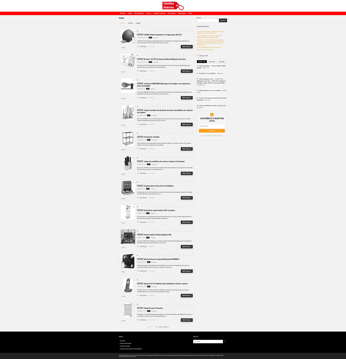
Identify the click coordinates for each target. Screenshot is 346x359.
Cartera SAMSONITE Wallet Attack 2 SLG (209, 47)
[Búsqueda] (225, 341)
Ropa (190, 13)
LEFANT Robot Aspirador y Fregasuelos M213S (163, 35)
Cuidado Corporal (159, 13)
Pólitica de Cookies (125, 346)
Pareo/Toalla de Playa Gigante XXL (158, 235)
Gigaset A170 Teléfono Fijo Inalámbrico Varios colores (166, 284)
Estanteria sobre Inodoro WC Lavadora (159, 210)
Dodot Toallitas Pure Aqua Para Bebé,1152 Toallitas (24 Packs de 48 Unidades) (209, 36)
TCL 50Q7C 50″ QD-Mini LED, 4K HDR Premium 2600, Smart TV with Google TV (210, 32)
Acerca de (122, 340)
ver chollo (186, 47)
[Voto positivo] (144, 31)
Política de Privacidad (125, 343)
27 (156, 327)
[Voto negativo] (141, 31)
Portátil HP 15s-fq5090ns (207, 73)
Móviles (122, 13)
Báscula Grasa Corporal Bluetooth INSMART (161, 259)
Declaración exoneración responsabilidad (131, 348)
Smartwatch (182, 13)
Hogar (130, 13)
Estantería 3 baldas (152, 137)
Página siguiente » (163, 327)
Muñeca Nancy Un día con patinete (210, 90)
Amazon (156, 37)
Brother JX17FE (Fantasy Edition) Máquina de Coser (165, 59)
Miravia (153, 89)
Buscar (199, 18)
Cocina (148, 13)
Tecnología (171, 13)
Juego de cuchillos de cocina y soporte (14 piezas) (164, 161)
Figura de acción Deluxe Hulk (205, 50)
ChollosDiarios (143, 46)
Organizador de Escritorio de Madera (159, 186)
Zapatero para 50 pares (153, 308)
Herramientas (139, 13)
